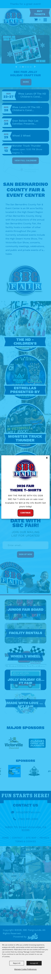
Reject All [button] (16, 963)
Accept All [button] (34, 963)
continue (25, 513)
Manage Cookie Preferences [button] (25, 969)
